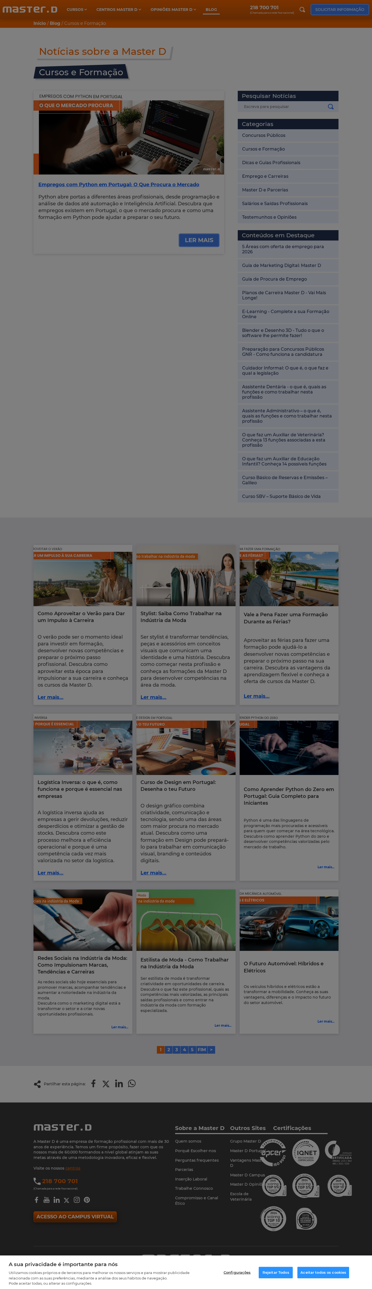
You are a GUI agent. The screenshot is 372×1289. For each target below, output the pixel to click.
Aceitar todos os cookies (323, 1272)
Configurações (237, 1272)
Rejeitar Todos (276, 1272)
